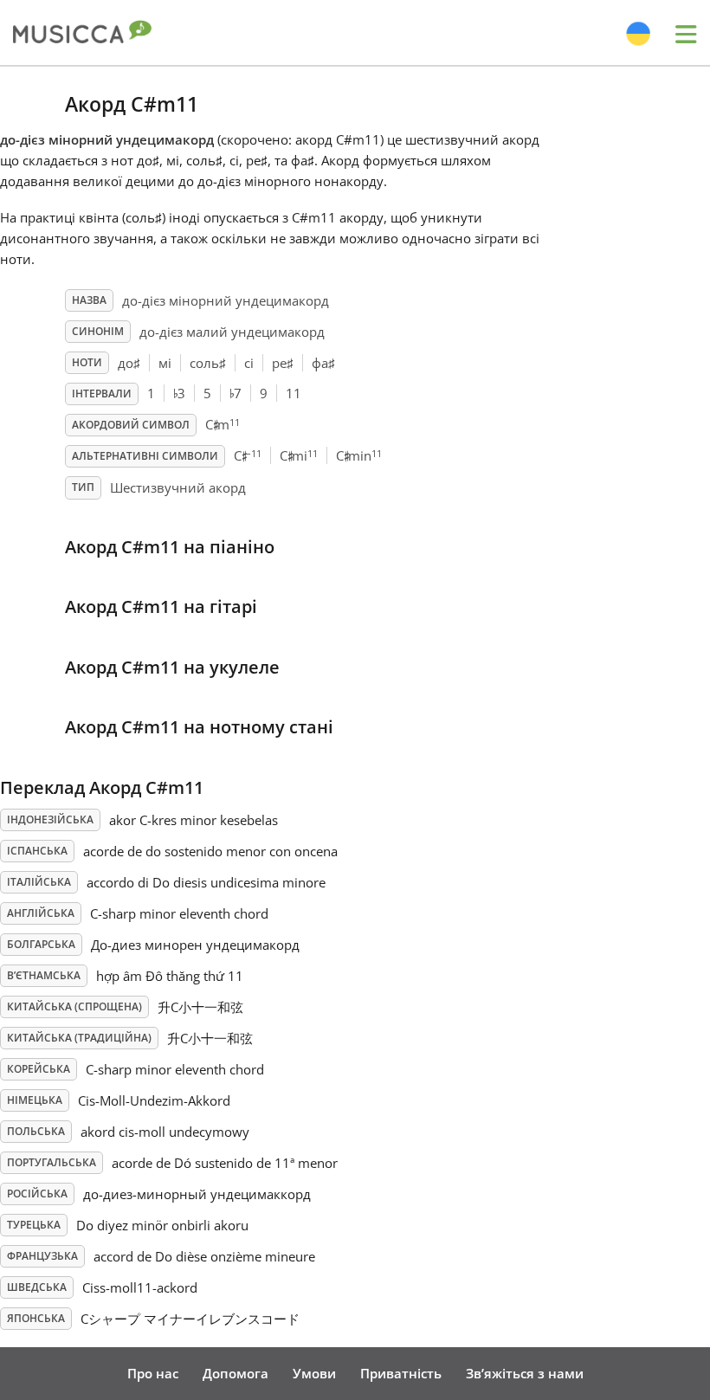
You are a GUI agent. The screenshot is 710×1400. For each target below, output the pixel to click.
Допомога (235, 1373)
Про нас (152, 1373)
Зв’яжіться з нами (525, 1373)
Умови (314, 1373)
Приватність (401, 1373)
